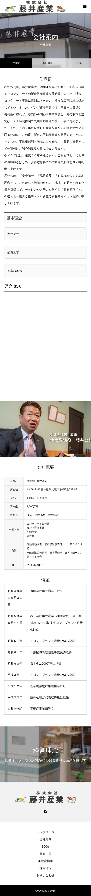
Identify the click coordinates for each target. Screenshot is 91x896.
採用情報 (45, 868)
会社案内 (45, 839)
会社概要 (48, 63)
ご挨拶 (16, 63)
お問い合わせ (45, 875)
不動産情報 (45, 861)
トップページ (45, 832)
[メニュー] (84, 6)
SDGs (46, 846)
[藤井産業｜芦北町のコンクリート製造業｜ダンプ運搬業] (45, 797)
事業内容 (45, 853)
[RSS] (45, 811)
